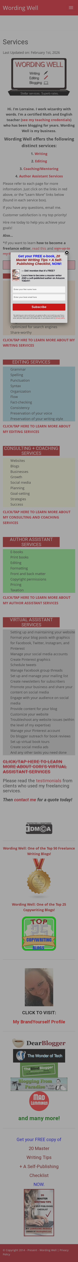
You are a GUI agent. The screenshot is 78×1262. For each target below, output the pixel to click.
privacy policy (60, 318)
